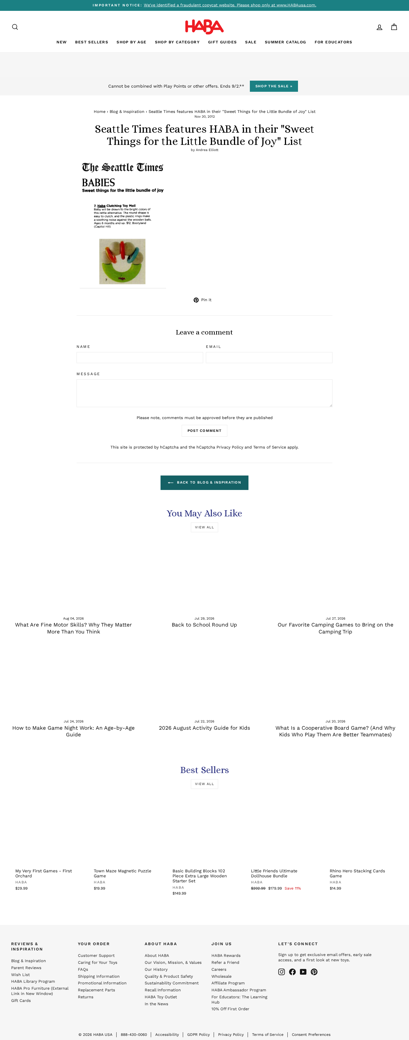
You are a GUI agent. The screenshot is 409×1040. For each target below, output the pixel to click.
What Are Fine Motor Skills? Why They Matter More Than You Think (73, 628)
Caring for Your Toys (97, 962)
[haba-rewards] (369, 27)
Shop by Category (177, 42)
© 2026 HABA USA (95, 1034)
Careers (218, 969)
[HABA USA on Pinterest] (314, 972)
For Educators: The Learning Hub (239, 1000)
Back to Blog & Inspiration (208, 482)
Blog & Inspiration (127, 111)
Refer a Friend (225, 962)
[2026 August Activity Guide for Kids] (204, 679)
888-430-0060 (134, 1034)
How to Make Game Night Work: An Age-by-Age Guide (73, 731)
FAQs (83, 969)
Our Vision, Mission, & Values (173, 962)
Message (88, 374)
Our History (156, 969)
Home (99, 111)
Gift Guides (222, 42)
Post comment (205, 431)
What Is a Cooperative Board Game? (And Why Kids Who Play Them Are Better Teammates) (335, 731)
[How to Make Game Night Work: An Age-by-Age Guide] (73, 679)
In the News (156, 1004)
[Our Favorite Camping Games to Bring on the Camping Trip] (335, 576)
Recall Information (163, 990)
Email (213, 346)
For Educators (334, 42)
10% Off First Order (230, 1009)
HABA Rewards (226, 955)
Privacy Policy (229, 447)
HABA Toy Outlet (161, 997)
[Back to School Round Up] (204, 576)
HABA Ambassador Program (238, 990)
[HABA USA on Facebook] (292, 972)
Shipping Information (99, 976)
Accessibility (167, 1034)
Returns (85, 997)
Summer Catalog (285, 42)
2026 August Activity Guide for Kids (204, 728)
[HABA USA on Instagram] (281, 972)
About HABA (157, 955)
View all (204, 527)
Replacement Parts (96, 990)
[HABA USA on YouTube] (303, 972)
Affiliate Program (228, 983)
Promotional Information (102, 983)
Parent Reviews (26, 967)
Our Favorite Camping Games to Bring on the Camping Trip (335, 628)
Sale (251, 42)
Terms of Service (269, 447)
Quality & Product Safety (169, 976)
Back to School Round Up (204, 624)
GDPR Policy (198, 1034)
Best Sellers (91, 42)
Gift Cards (21, 1000)
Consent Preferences (311, 1034)
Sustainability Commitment (172, 983)
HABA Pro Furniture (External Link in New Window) (39, 991)
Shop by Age (131, 42)
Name (84, 346)
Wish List (20, 974)
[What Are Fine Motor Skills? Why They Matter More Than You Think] (73, 576)
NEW (61, 42)
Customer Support (96, 955)
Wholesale (221, 976)
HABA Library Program (33, 981)
